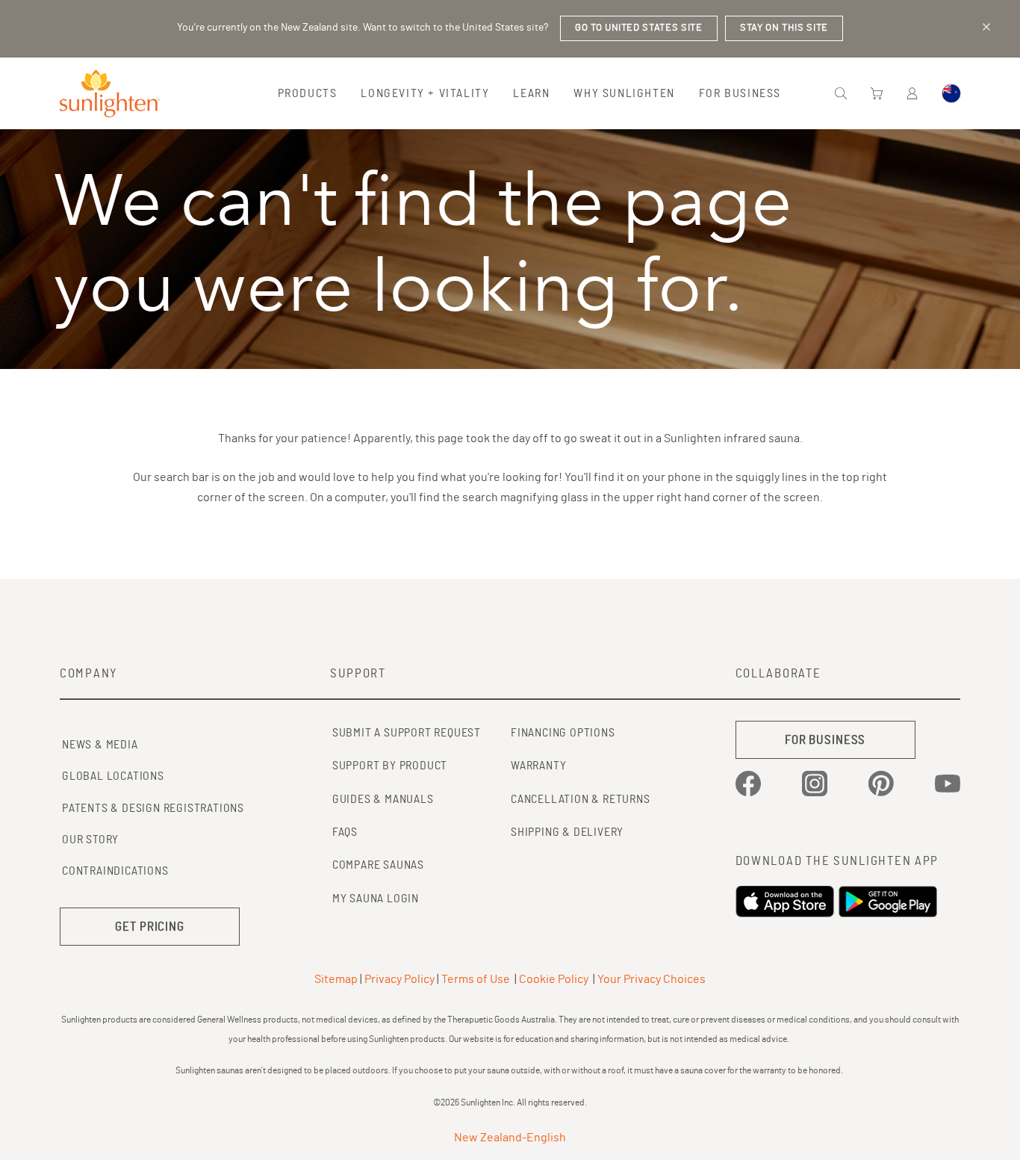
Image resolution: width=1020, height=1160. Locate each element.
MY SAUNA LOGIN (375, 899)
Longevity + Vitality (425, 93)
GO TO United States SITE (639, 28)
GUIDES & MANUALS (383, 799)
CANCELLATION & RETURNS (580, 799)
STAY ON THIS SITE (784, 28)
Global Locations (113, 776)
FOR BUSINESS (825, 739)
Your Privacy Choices (651, 979)
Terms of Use (475, 979)
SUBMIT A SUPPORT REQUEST (406, 733)
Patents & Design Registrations (153, 808)
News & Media (100, 745)
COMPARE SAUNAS (378, 865)
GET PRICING (149, 926)
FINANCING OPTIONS (563, 733)
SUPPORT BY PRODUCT (389, 766)
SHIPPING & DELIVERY (567, 832)
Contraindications (115, 871)
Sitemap (336, 979)
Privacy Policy (399, 979)
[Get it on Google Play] (890, 901)
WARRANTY (538, 766)
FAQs (345, 832)
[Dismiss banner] (986, 27)
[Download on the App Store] (787, 901)
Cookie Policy (553, 979)
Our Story (90, 840)
